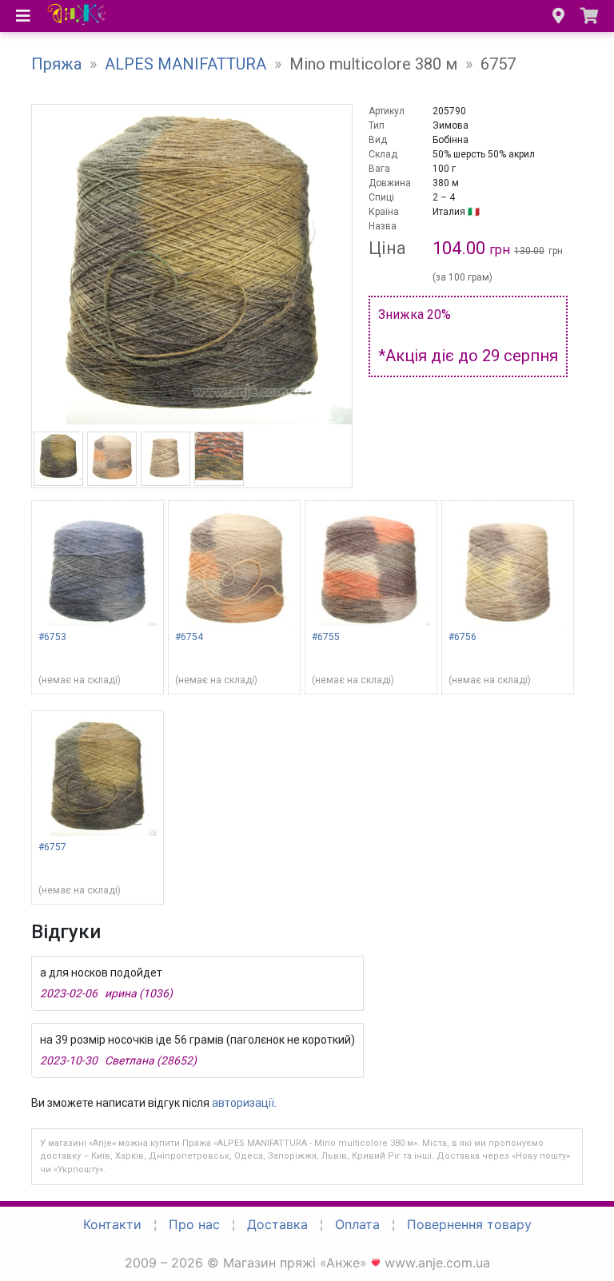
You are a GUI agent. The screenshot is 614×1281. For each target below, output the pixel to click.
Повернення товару (469, 1224)
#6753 (52, 636)
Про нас (194, 1224)
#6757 (52, 847)
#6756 (462, 636)
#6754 (189, 636)
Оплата (357, 1224)
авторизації (243, 1102)
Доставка (277, 1224)
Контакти (112, 1224)
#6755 (326, 636)
